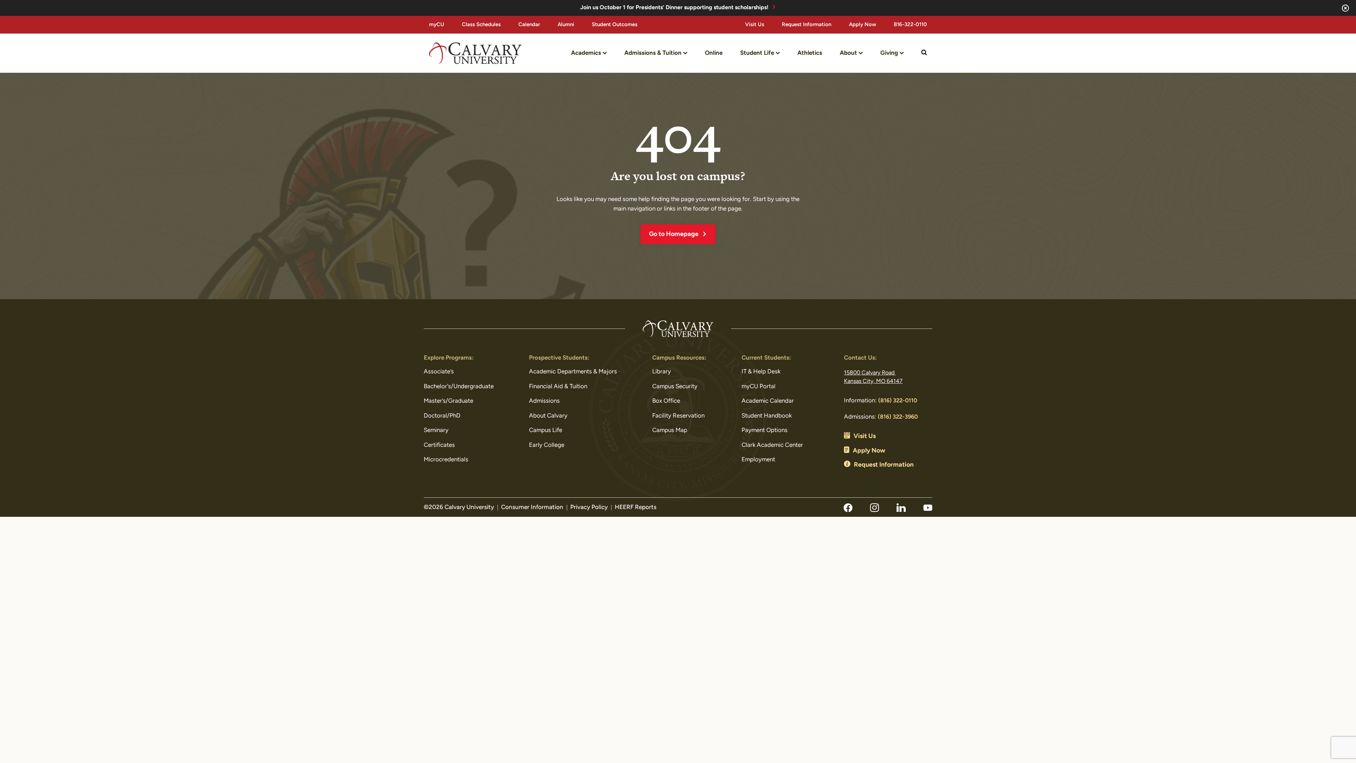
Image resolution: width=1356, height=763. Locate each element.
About (848, 53)
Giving (889, 53)
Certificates (439, 445)
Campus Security (674, 387)
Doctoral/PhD (442, 416)
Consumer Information (532, 507)
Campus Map (669, 430)
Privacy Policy (589, 507)
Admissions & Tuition (653, 53)
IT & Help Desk (761, 372)
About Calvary (548, 416)
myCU (436, 25)
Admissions (544, 401)
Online (713, 53)
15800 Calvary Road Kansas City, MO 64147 (873, 377)
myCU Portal (758, 387)
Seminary (436, 430)
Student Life (757, 53)
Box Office (666, 401)
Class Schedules (481, 25)
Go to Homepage (673, 234)
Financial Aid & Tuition (558, 387)
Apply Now (862, 25)
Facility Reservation (678, 416)
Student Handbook (767, 416)
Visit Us (754, 25)
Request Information (806, 25)
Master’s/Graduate (448, 401)
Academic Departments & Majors (573, 372)
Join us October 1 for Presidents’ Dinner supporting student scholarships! (674, 8)
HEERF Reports (635, 507)
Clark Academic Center (772, 445)
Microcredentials (446, 460)
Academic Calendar (768, 401)
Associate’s (439, 372)
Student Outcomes (614, 25)
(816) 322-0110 (897, 401)
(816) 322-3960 (898, 417)
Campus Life (545, 430)
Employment (758, 460)
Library (661, 372)
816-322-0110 (910, 25)
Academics (586, 53)
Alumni (566, 25)
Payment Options (764, 430)
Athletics (809, 53)
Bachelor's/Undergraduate (459, 387)
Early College (546, 445)
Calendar (529, 25)
